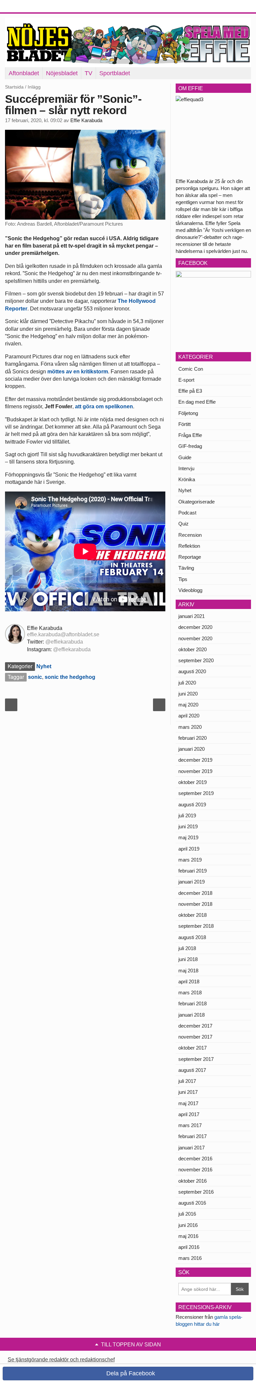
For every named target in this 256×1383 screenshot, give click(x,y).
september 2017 (196, 1059)
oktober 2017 (192, 1048)
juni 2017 (188, 1092)
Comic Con (190, 369)
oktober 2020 (192, 649)
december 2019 (195, 760)
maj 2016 (188, 1236)
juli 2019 (187, 815)
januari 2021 (191, 616)
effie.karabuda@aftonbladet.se (63, 634)
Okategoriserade (196, 501)
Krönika (186, 479)
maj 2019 (188, 837)
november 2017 (195, 1037)
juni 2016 (188, 1225)
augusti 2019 (192, 804)
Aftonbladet (24, 73)
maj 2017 (188, 1103)
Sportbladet (114, 73)
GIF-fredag (190, 446)
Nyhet (43, 666)
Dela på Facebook (130, 1373)
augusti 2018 (192, 937)
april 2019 (188, 849)
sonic (35, 677)
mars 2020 (190, 727)
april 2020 (188, 715)
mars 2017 (190, 1125)
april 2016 (188, 1247)
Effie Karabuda (86, 120)
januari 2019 (191, 882)
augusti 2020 (192, 671)
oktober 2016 (192, 1181)
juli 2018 (187, 948)
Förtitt (184, 424)
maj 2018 (188, 970)
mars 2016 (190, 1258)
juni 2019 (188, 826)
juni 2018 (188, 959)
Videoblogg (190, 590)
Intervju (186, 468)
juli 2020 (187, 683)
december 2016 (195, 1158)
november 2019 (195, 771)
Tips (182, 579)
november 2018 (195, 904)
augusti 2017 (192, 1070)
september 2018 (196, 926)
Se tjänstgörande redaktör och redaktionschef (61, 1359)
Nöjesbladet (62, 73)
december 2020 (195, 627)
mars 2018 (190, 992)
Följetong (188, 413)
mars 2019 (190, 860)
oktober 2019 (192, 782)
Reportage (189, 557)
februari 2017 (192, 1136)
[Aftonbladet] (30, 6)
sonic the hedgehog (70, 677)
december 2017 (195, 1026)
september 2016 (196, 1192)
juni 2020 (188, 693)
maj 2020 (188, 704)
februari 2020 (192, 738)
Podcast (187, 512)
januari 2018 (191, 1015)
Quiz (183, 523)
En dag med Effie (197, 402)
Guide (184, 457)
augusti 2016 (192, 1203)
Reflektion (189, 546)
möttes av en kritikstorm (77, 371)
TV (88, 73)
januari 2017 (191, 1147)
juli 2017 (187, 1081)
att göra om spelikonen (104, 406)
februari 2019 (192, 871)
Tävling (186, 568)
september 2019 (196, 793)
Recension (190, 535)
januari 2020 (191, 749)
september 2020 (196, 660)
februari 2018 (192, 1003)
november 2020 (195, 638)
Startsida (14, 87)
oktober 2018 (192, 915)
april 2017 (188, 1114)
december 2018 (195, 893)
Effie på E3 (190, 391)
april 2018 (188, 981)
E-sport (186, 380)
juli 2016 (187, 1214)
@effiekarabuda (64, 642)
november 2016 (195, 1169)
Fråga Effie (190, 435)
